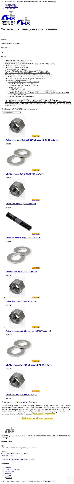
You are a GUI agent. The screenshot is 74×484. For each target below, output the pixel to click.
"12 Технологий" (48, 481)
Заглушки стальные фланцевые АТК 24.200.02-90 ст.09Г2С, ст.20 (28, 78)
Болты (10, 98)
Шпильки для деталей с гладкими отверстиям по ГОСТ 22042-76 (32, 91)
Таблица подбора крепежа (37, 418)
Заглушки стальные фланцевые (16, 62)
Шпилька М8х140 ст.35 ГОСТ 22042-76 (23, 238)
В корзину (36, 136)
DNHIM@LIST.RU (10, 5)
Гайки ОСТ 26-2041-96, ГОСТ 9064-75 (22, 84)
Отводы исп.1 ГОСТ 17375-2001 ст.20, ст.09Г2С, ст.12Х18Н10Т (27, 73)
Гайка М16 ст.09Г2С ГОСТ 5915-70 (21, 301)
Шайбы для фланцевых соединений (21, 96)
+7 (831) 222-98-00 (11, 7)
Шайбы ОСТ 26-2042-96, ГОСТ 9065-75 (23, 85)
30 (26, 402)
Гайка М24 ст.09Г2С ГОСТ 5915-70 (21, 395)
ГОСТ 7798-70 (50, 414)
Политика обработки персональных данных (17, 459)
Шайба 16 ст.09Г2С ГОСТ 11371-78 (21, 272)
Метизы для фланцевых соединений (18, 80)
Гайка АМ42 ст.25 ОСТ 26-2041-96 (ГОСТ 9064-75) (28, 331)
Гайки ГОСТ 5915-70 (16, 87)
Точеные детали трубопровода (16, 69)
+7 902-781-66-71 (11, 9)
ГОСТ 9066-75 (38, 414)
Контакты (8, 476)
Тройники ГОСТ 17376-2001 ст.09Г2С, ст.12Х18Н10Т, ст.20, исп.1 (28, 76)
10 (22, 402)
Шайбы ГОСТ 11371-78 (16, 89)
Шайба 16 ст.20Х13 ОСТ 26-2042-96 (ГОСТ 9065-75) (29, 365)
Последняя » (33, 402)
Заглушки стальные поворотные (16, 65)
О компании (9, 471)
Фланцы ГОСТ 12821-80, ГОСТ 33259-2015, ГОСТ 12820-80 (26, 71)
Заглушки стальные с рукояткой (16, 67)
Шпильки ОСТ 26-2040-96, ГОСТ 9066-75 (23, 82)
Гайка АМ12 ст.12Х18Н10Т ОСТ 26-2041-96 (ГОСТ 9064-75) (32, 140)
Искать (3, 48)
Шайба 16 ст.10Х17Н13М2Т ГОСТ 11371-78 (25, 174)
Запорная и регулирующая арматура (18, 60)
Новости (8, 474)
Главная (8, 467)
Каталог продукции (12, 469)
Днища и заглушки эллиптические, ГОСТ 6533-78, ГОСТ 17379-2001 (30, 64)
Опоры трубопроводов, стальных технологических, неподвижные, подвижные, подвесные (38, 102)
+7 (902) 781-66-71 (21, 453)
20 (24, 402)
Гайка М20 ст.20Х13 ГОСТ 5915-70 (21, 204)
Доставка (8, 478)
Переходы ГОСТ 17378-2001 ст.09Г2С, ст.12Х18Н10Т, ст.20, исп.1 (28, 75)
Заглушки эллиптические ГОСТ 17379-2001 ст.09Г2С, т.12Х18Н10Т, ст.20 (31, 100)
